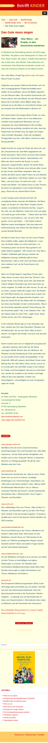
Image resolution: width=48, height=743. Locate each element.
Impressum (19, 735)
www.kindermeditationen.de (12, 527)
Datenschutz (31, 735)
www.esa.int (6, 580)
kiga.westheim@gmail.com (12, 416)
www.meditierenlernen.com (12, 554)
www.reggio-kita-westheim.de (13, 420)
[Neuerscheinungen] (24, 683)
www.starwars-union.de (10, 444)
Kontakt (41, 735)
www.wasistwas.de (8, 471)
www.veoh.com (7, 504)
